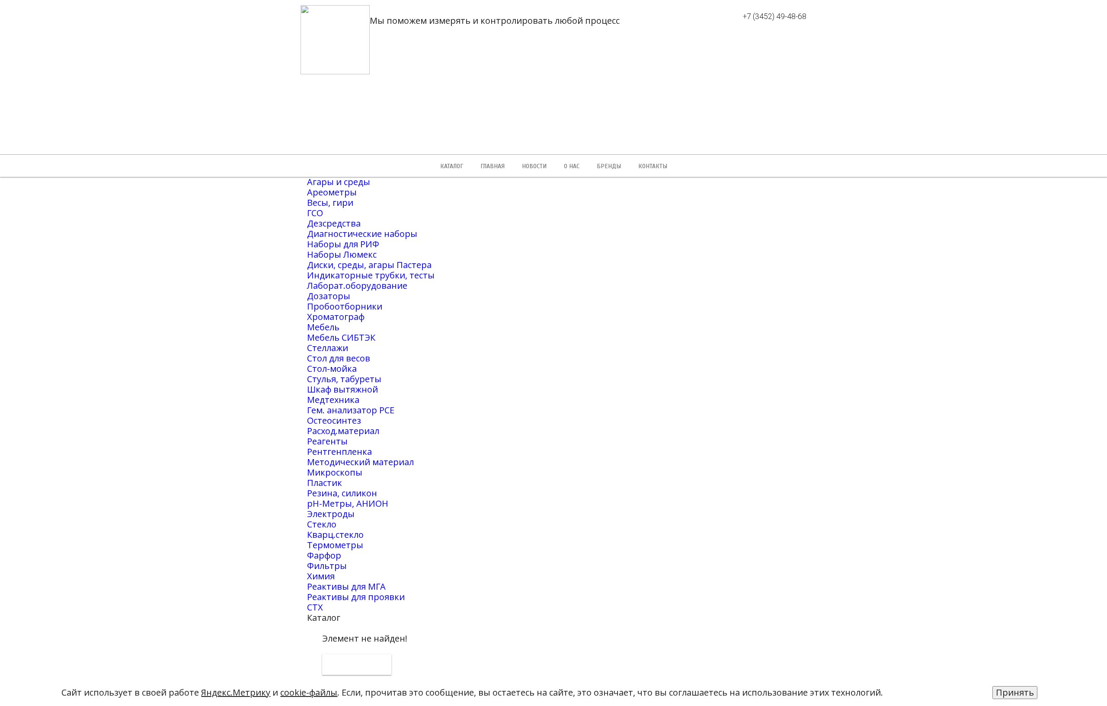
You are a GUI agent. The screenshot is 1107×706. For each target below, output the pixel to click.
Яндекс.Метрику (235, 692)
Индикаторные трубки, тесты (371, 275)
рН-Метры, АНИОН (347, 503)
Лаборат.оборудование (357, 285)
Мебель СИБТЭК (341, 337)
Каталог (451, 166)
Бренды (609, 166)
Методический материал (360, 462)
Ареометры (332, 192)
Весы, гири (330, 202)
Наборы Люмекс (342, 254)
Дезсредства (334, 223)
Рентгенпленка (339, 451)
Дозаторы (328, 296)
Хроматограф (336, 317)
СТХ (315, 607)
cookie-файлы (308, 692)
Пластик (324, 483)
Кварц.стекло (335, 534)
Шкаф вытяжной (342, 389)
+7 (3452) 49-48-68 (774, 16)
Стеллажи (327, 348)
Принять (1015, 692)
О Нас (571, 166)
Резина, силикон (342, 493)
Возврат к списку (357, 664)
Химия (321, 576)
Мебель (323, 327)
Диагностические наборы (362, 234)
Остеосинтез (334, 420)
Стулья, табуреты (344, 379)
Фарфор (324, 555)
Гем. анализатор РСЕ (350, 410)
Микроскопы (334, 472)
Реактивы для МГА (346, 586)
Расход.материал (343, 431)
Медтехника (333, 400)
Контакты (652, 166)
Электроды (331, 514)
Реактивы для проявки (356, 597)
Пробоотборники (344, 306)
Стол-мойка (332, 368)
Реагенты (327, 441)
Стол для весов (338, 358)
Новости (534, 166)
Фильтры (327, 566)
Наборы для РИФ (343, 244)
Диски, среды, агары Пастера (369, 265)
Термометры (335, 545)
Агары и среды (338, 182)
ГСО (315, 213)
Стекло (321, 524)
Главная (492, 166)
